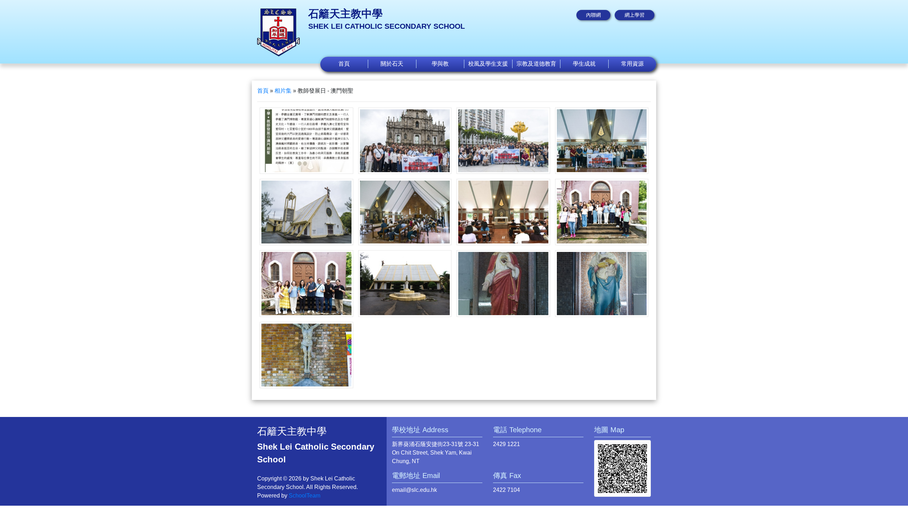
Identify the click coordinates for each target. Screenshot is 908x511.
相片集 (283, 91)
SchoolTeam (304, 496)
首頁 (344, 64)
